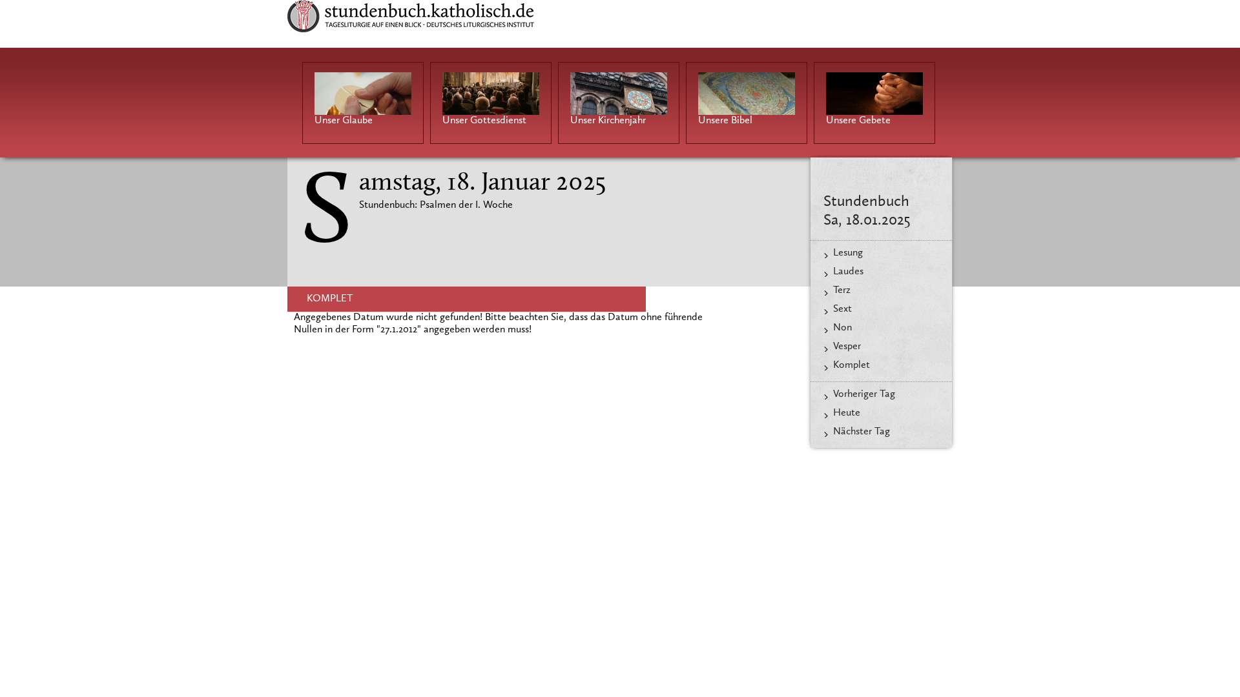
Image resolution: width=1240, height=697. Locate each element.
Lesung (848, 253)
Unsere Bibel (725, 121)
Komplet (851, 365)
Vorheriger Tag (864, 394)
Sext (842, 309)
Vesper (847, 346)
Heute (846, 413)
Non (842, 328)
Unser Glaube (344, 121)
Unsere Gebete (858, 121)
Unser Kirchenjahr (608, 121)
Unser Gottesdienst (484, 121)
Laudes (848, 272)
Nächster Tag (861, 432)
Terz (842, 290)
